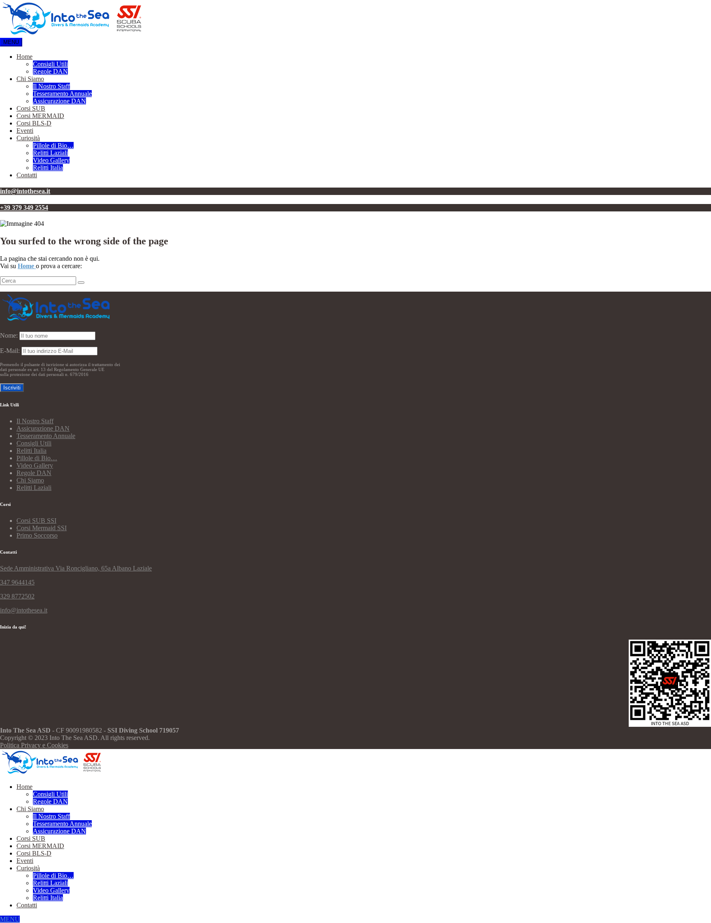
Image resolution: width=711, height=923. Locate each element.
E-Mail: (10, 350)
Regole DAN (50, 71)
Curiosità (28, 138)
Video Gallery (51, 160)
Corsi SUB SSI (36, 520)
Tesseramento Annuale (62, 93)
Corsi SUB (30, 108)
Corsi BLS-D (33, 123)
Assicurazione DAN (59, 100)
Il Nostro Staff (51, 86)
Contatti (26, 175)
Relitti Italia (48, 167)
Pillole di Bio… (53, 145)
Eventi (24, 130)
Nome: (9, 335)
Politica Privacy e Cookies (34, 745)
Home (24, 56)
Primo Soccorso (37, 535)
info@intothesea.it (23, 610)
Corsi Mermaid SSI (41, 527)
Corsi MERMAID (40, 115)
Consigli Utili (50, 63)
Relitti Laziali (50, 152)
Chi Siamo (30, 78)
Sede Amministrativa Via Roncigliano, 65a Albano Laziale (76, 568)
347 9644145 (17, 582)
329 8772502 (17, 596)
